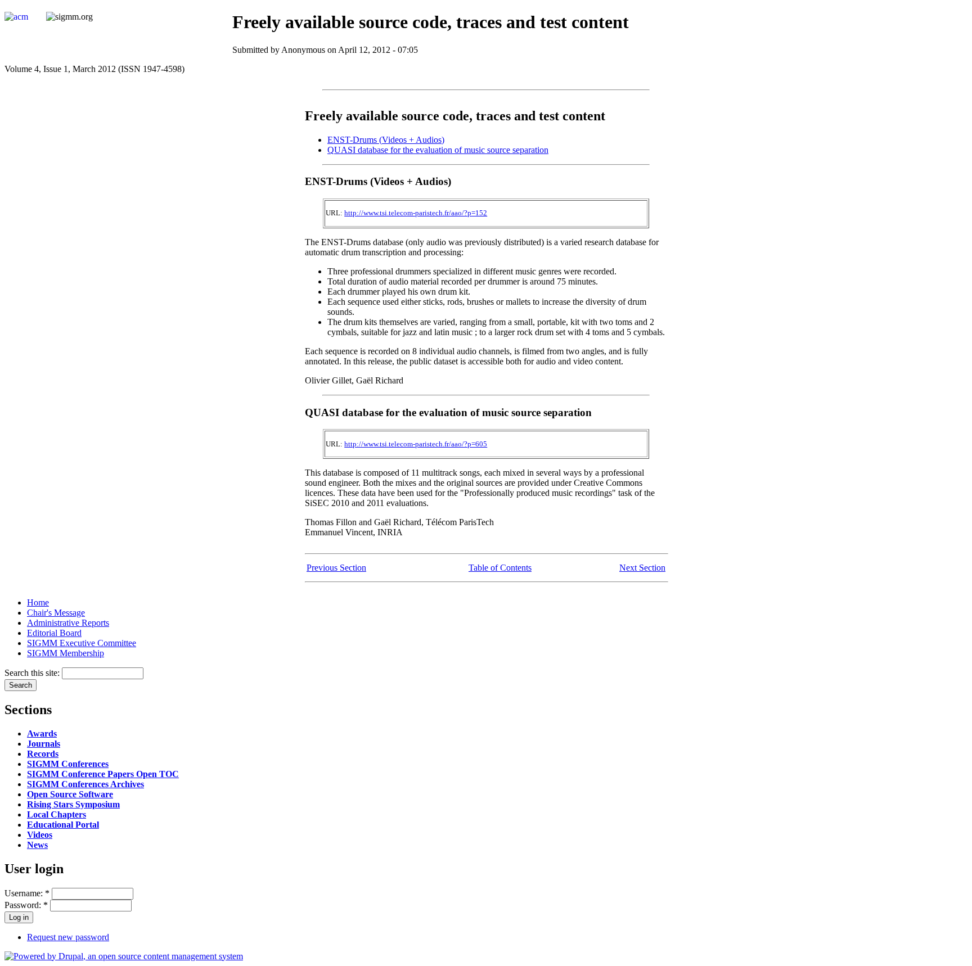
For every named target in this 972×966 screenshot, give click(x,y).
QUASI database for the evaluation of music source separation (437, 150)
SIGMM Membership (65, 653)
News (37, 845)
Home (38, 602)
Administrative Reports (68, 623)
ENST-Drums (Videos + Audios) (385, 140)
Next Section (642, 567)
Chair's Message (56, 612)
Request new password (68, 937)
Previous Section (336, 567)
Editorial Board (54, 633)
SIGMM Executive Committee (81, 643)
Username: (27, 893)
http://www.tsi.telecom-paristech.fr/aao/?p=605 (415, 444)
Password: (26, 905)
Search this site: (33, 673)
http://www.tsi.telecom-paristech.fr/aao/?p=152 (415, 213)
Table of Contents (500, 567)
